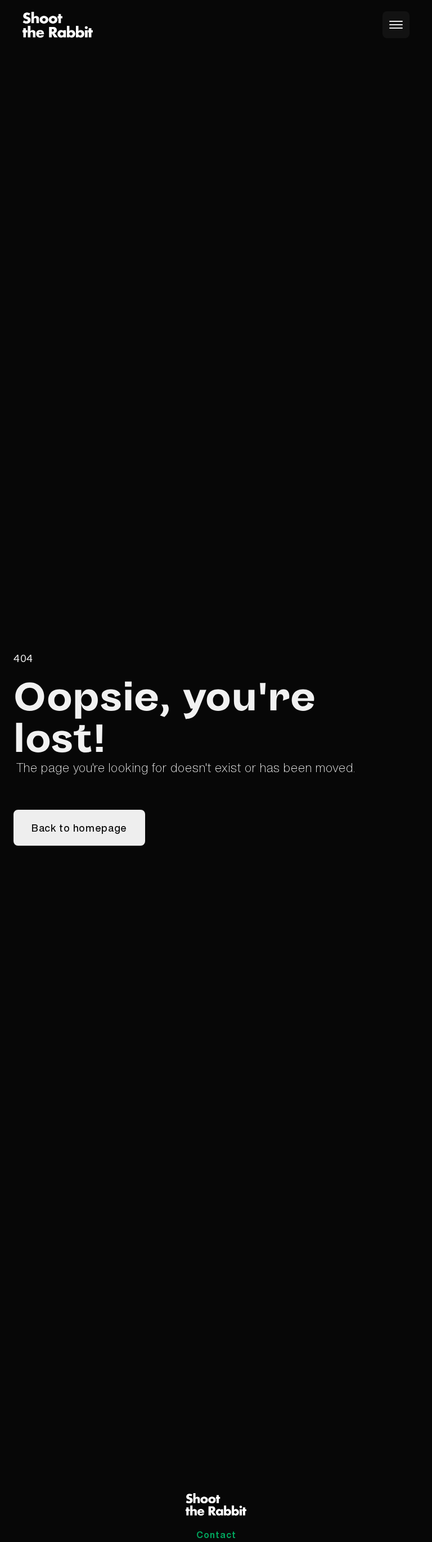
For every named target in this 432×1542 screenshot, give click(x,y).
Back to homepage (79, 828)
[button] (396, 24)
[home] (57, 25)
